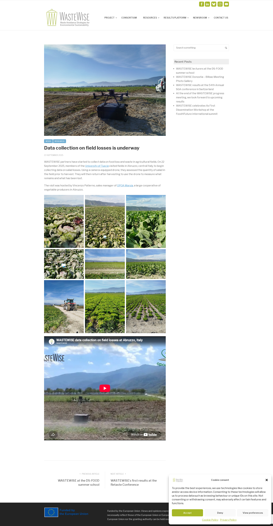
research (59, 141)
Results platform (175, 17)
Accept (187, 512)
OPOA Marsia (125, 185)
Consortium (129, 17)
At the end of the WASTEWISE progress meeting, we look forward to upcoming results (200, 97)
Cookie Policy (210, 519)
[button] (266, 480)
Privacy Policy (228, 519)
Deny (220, 512)
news (48, 141)
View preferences (253, 512)
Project (109, 17)
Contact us (221, 17)
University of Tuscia (97, 165)
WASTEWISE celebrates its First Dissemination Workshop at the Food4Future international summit (197, 109)
